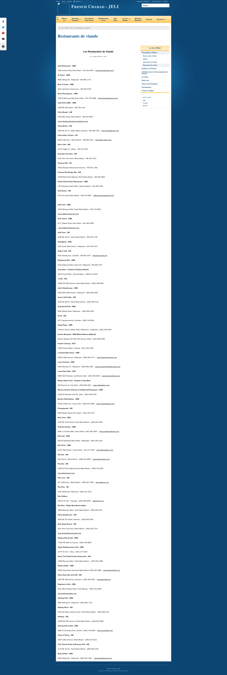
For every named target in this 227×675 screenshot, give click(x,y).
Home (58, 1)
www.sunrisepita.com (105, 630)
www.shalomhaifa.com (111, 570)
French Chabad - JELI (95, 6)
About (63, 1)
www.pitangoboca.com (104, 450)
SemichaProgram (75, 19)
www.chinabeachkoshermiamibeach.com (73, 121)
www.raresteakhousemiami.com (69, 533)
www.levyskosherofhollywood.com (107, 367)
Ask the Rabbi (156, 1)
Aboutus (64, 19)
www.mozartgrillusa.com (105, 404)
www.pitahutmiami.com (101, 459)
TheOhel (115, 19)
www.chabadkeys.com (101, 385)
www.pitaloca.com (102, 482)
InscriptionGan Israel (89, 19)
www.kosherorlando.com (111, 376)
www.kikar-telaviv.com (103, 140)
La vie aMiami (125, 19)
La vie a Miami (64, 28)
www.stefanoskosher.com (67, 593)
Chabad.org (109, 670)
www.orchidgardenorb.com (109, 431)
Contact (165, 1)
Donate (69, 1)
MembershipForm (103, 19)
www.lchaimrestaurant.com (107, 357)
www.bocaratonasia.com (104, 70)
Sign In (77, 1)
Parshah (160, 19)
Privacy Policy (124, 670)
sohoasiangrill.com (104, 579)
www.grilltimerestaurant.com (68, 214)
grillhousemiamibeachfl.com (103, 195)
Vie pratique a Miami (81, 28)
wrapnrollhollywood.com (103, 658)
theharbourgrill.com (100, 256)
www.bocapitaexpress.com (108, 98)
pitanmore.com (98, 501)
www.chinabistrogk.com (110, 131)
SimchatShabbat (138, 19)
